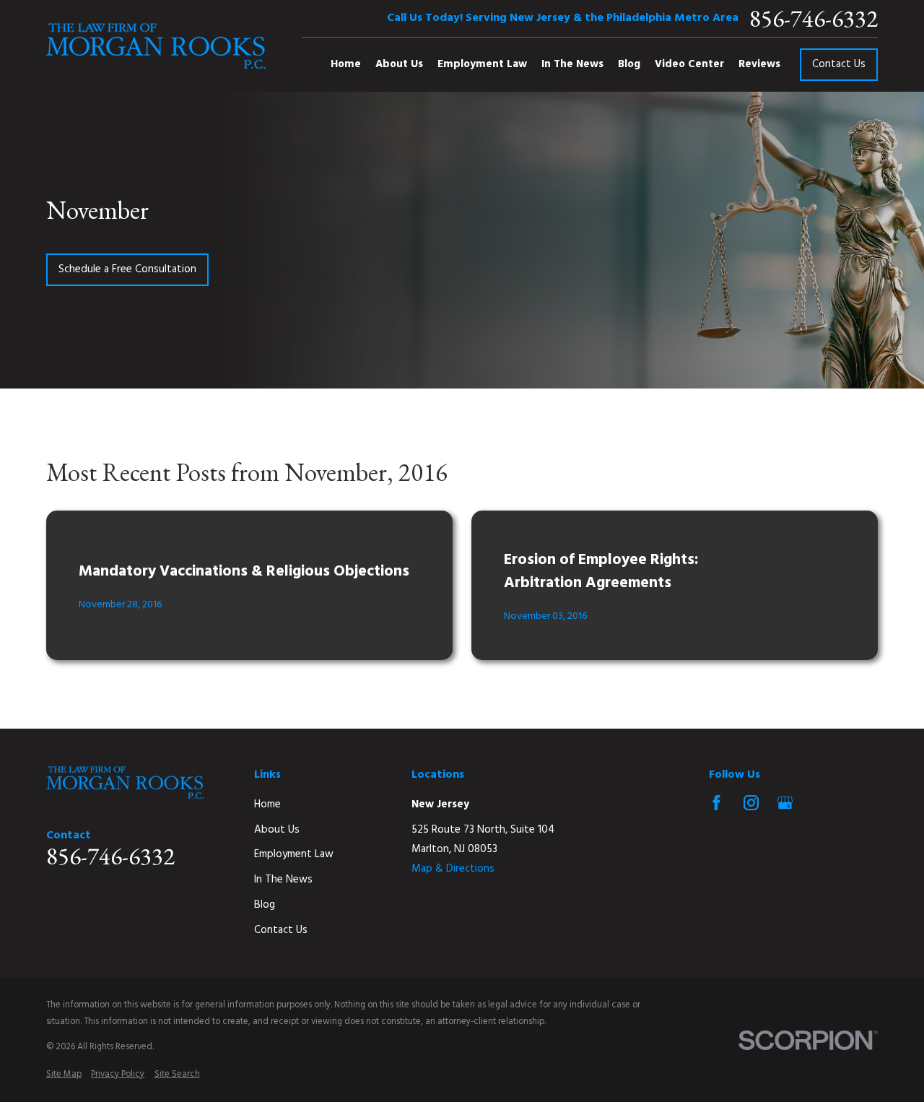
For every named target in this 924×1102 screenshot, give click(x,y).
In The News (283, 879)
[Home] (156, 45)
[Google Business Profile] (785, 802)
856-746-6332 (813, 18)
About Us (277, 829)
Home (267, 804)
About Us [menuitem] (399, 64)
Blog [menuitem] (629, 64)
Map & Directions (452, 868)
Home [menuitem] (346, 64)
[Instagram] (751, 802)
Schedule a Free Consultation (127, 269)
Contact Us (839, 64)
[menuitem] (64, 1075)
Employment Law (294, 854)
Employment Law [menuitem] (482, 64)
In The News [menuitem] (572, 64)
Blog (264, 905)
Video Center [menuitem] (689, 64)
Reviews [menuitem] (759, 64)
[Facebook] (716, 802)
